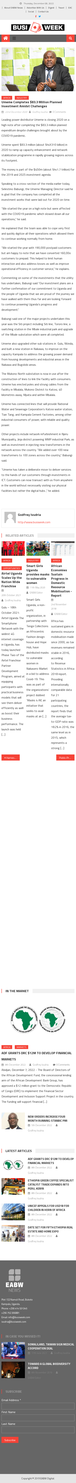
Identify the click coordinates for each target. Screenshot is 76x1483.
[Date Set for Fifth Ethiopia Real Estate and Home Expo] (13, 1233)
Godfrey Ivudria (39, 112)
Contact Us (43, 11)
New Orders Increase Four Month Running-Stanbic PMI (47, 1119)
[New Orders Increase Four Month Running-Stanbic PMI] (13, 1120)
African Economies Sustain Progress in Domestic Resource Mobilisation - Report (61, 580)
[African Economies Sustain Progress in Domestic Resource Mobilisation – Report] (62, 548)
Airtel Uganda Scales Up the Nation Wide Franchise (11, 580)
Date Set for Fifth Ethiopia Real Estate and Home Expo (50, 1229)
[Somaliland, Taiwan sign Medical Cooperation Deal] (13, 1350)
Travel (61, 7)
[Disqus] (38, 812)
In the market (17, 990)
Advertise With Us (35, 7)
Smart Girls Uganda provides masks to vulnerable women (37, 574)
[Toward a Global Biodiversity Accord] (13, 1370)
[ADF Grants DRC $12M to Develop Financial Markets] (38, 1019)
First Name (8, 1412)
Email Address (11, 1400)
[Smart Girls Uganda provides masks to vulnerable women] (38, 548)
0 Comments (59, 112)
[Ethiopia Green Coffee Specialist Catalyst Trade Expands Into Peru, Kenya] (13, 1186)
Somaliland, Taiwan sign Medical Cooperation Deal (51, 1346)
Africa (6, 98)
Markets (21, 1047)
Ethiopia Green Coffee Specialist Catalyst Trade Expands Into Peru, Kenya (51, 1184)
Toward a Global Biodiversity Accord (49, 1366)
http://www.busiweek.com (34, 522)
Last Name (8, 1424)
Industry (22, 98)
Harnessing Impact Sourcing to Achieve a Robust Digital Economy (13, 758)
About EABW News (13, 7)
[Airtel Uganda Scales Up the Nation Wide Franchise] (13, 548)
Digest (51, 7)
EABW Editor (36, 592)
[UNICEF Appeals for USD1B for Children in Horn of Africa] (13, 1212)
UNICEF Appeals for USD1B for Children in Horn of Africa (48, 1208)
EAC (70, 7)
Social (31, 11)
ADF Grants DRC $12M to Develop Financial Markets (51, 1161)
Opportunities (11, 568)
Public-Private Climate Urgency (67, 758)
